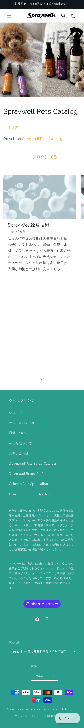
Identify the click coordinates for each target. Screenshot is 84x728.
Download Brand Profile (27, 473)
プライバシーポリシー (28, 716)
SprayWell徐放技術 (28, 225)
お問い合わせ (19, 453)
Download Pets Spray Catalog (32, 463)
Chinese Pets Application (28, 484)
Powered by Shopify (44, 709)
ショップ (15, 412)
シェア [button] (13, 127)
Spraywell (23, 709)
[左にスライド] (32, 379)
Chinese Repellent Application (32, 494)
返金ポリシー (69, 709)
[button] (9, 16)
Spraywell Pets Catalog (42, 139)
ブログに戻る (44, 156)
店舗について (19, 433)
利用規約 (50, 716)
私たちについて (20, 443)
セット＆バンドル (22, 422)
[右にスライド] (52, 379)
